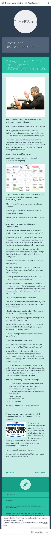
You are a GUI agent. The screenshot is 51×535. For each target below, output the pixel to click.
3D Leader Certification (13, 513)
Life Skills (16, 506)
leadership (40, 515)
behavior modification (27, 513)
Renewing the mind (26, 506)
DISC (17, 515)
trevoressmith (10, 500)
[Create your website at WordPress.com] (25, 3)
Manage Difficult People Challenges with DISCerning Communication (27, 65)
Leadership (9, 506)
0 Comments (11, 472)
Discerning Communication (28, 515)
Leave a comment (40, 472)
